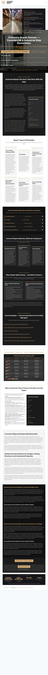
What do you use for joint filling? (11, 330)
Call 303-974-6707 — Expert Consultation (24, 560)
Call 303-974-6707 (34, 32)
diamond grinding (10, 253)
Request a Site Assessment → (24, 569)
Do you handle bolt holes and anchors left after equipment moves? (18, 337)
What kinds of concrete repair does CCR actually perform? (16, 324)
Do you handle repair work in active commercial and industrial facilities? (19, 327)
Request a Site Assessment (38, 51)
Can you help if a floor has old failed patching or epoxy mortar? (17, 334)
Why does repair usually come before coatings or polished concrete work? (20, 340)
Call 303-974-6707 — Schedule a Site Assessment (15, 51)
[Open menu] (46, 2)
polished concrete (13, 124)
